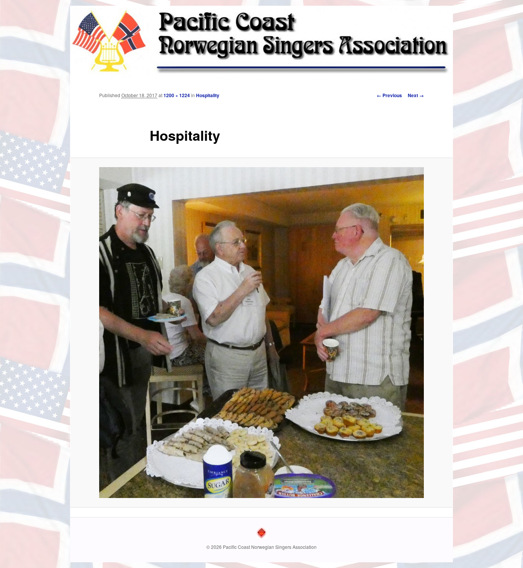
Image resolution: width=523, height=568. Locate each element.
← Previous (389, 95)
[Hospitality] (261, 332)
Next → (416, 95)
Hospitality (207, 95)
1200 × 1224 (176, 95)
